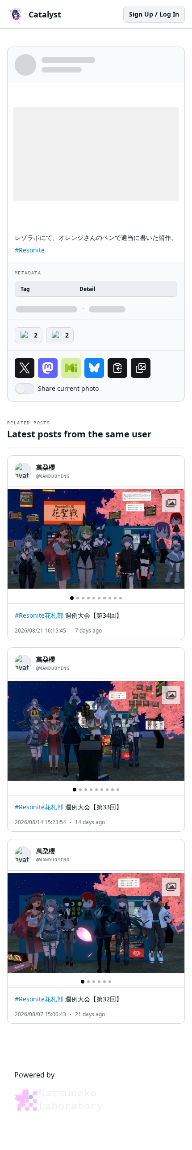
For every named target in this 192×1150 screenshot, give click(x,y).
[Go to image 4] (88, 598)
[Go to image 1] (72, 598)
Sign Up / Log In (154, 14)
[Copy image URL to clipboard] (140, 368)
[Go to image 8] (110, 598)
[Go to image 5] (93, 598)
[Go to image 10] (120, 598)
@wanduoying (53, 476)
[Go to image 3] (83, 598)
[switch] (24, 388)
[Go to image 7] (104, 598)
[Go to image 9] (115, 598)
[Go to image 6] (99, 598)
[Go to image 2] (77, 598)
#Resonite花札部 (39, 615)
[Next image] (174, 539)
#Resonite (30, 250)
